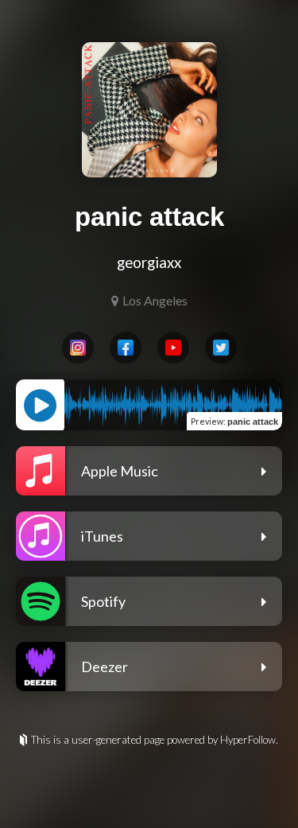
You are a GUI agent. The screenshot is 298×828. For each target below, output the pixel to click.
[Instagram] (78, 347)
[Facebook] (125, 347)
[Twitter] (221, 347)
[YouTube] (173, 347)
